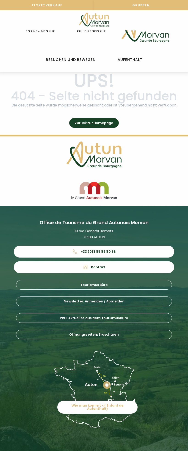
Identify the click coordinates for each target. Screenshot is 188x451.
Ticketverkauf (47, 5)
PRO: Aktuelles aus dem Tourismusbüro (94, 318)
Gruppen (141, 5)
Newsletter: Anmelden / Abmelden (94, 301)
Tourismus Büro (94, 285)
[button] (40, 31)
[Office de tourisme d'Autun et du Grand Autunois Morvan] (145, 30)
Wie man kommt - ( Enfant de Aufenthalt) (98, 407)
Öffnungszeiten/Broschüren (94, 334)
